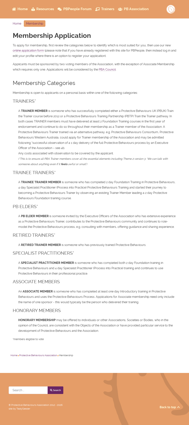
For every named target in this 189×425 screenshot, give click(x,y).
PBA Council (107, 69)
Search (56, 390)
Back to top (168, 407)
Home (17, 23)
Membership (34, 23)
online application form (28, 50)
